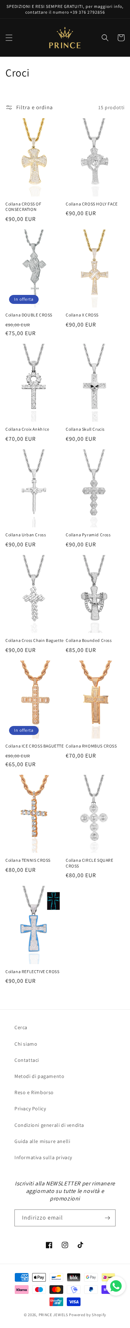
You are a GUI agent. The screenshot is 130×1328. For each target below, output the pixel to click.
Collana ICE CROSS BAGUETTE (34, 746)
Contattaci (26, 1060)
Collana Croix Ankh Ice (27, 429)
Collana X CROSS (82, 315)
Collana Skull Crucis (85, 429)
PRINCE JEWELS (53, 1314)
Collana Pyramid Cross (88, 534)
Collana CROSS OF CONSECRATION (23, 206)
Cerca (20, 1027)
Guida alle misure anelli (42, 1141)
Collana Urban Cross (25, 534)
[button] (9, 38)
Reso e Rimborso (34, 1092)
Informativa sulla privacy (43, 1157)
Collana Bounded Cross (89, 640)
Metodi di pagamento (39, 1076)
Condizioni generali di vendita (49, 1125)
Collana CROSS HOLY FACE (92, 204)
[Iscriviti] (107, 1217)
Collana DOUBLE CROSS (28, 315)
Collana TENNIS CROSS (28, 860)
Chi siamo (25, 1044)
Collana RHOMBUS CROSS (91, 746)
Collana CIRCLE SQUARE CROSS (89, 863)
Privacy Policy (30, 1108)
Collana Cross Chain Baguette (34, 640)
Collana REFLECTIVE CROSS (32, 971)
